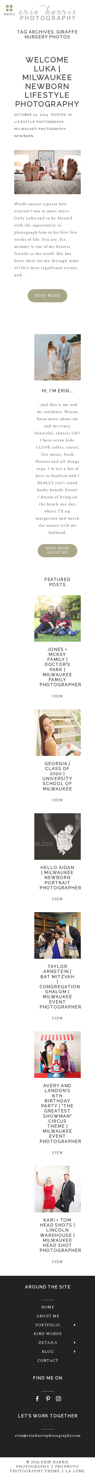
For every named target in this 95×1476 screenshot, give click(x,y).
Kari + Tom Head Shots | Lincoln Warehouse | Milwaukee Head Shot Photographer (61, 1235)
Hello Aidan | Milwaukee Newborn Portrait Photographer (61, 877)
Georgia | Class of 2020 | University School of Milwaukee (57, 776)
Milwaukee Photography (40, 129)
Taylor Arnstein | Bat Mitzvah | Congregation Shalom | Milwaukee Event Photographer (61, 987)
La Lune (75, 1471)
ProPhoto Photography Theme (44, 1469)
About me (47, 1316)
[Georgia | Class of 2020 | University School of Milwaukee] (57, 732)
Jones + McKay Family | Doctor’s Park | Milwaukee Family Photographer (61, 667)
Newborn (24, 136)
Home (47, 1307)
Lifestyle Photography (39, 122)
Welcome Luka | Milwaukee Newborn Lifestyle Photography (47, 82)
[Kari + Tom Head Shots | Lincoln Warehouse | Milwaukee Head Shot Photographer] (57, 1189)
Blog (48, 1351)
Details (48, 1343)
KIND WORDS (48, 1334)
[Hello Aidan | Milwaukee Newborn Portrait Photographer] (57, 836)
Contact (48, 1360)
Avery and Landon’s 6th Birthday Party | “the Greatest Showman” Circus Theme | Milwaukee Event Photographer (61, 1113)
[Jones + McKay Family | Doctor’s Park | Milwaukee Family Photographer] (57, 618)
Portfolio (48, 1325)
